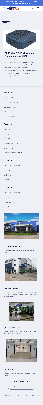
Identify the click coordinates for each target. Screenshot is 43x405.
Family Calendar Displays (13, 152)
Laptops (7, 139)
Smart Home (8, 148)
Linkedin (7, 179)
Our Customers (9, 116)
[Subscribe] (32, 387)
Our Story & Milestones (12, 98)
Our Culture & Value (11, 102)
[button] (4, 8)
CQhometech (8, 170)
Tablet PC (7, 129)
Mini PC (6, 134)
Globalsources (9, 175)
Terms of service (22, 399)
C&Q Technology (13, 395)
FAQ (5, 112)
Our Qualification (10, 107)
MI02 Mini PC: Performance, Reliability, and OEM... (20, 54)
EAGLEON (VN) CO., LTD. (13, 166)
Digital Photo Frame (11, 143)
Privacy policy (36, 395)
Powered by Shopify (24, 395)
